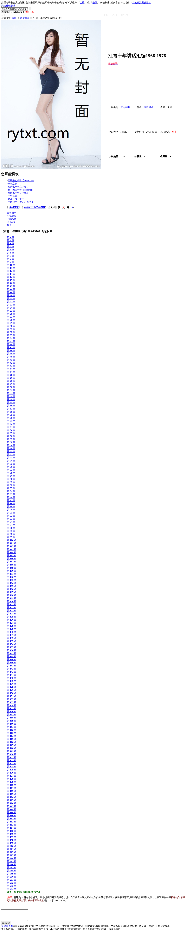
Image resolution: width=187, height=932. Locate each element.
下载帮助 (11, 219)
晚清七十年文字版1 (18, 186)
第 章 (10, 237)
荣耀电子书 (7, 926)
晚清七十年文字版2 (18, 193)
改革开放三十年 (16, 199)
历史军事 (25, 18)
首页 (14, 18)
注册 (82, 2)
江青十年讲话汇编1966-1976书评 (23, 892)
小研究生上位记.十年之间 (21, 202)
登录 (94, 2)
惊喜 (9, 225)
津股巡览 (148, 107)
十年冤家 (12, 196)
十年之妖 (12, 183)
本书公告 (11, 222)
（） (62, 207)
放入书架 (53, 207)
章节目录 (11, 213)
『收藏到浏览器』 (141, 2)
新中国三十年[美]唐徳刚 (20, 189)
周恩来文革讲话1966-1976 (21, 180)
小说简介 (11, 216)
